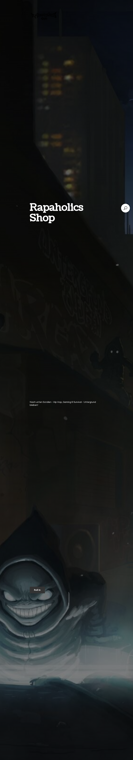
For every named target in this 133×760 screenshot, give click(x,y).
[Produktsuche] (125, 208)
